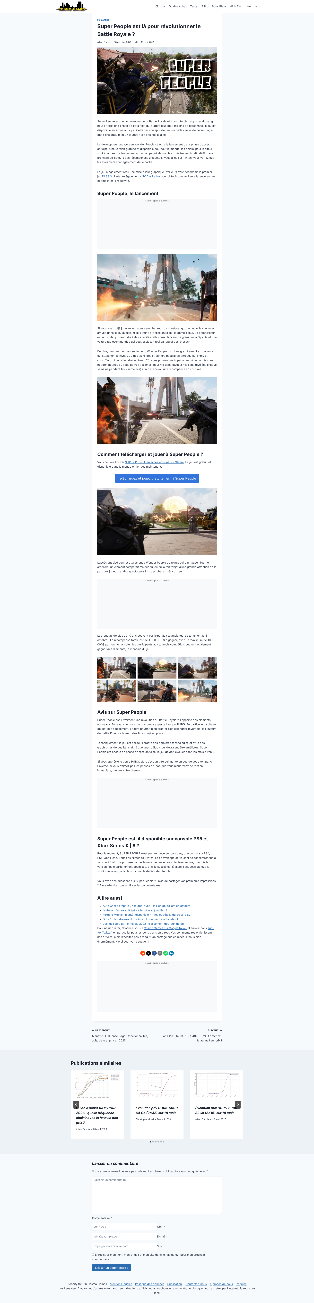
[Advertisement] (157, 226)
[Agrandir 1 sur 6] (132, 660)
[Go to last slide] (76, 1105)
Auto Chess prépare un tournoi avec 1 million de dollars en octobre (146, 905)
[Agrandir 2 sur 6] (172, 660)
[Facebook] (154, 953)
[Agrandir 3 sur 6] (212, 660)
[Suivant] (238, 1105)
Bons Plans (219, 6)
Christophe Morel (145, 1119)
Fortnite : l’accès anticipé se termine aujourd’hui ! (135, 910)
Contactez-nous (196, 1284)
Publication (174, 1284)
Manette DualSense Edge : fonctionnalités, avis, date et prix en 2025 (120, 1035)
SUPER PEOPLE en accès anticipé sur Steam (154, 462)
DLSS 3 (107, 176)
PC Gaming (103, 20)
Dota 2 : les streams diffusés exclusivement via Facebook (141, 919)
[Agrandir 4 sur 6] (132, 684)
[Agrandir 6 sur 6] (212, 684)
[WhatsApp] (165, 953)
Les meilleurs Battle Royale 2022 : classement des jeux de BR (143, 923)
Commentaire (102, 1218)
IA (164, 6)
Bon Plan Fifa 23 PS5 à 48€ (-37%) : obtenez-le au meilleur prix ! (191, 1035)
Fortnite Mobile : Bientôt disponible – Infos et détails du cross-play (146, 914)
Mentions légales (121, 1284)
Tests (193, 6)
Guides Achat (178, 6)
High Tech (236, 6)
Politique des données (149, 1284)
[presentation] (97, 1085)
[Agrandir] (212, 258)
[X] (148, 953)
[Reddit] (142, 953)
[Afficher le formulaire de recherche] (157, 6)
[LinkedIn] (171, 953)
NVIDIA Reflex (151, 176)
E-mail (162, 1236)
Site (159, 1246)
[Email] (159, 953)
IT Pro (205, 6)
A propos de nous (221, 1284)
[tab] (150, 1141)
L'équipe (241, 1284)
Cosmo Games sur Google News (165, 928)
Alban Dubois (104, 42)
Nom (161, 1226)
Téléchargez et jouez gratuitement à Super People (157, 478)
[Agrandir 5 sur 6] (172, 684)
